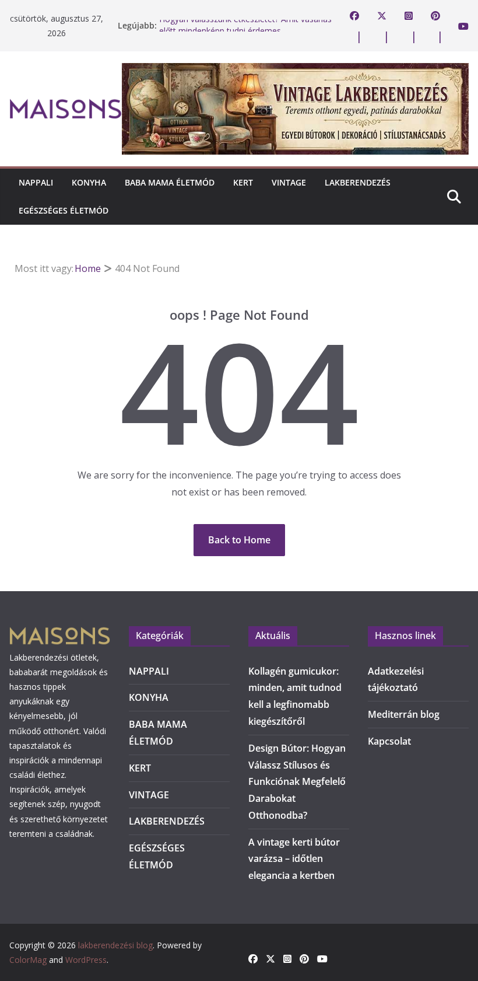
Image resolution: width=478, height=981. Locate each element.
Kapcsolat (389, 741)
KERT (243, 182)
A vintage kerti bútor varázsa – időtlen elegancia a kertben (294, 859)
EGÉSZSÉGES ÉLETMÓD (63, 210)
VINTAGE (289, 182)
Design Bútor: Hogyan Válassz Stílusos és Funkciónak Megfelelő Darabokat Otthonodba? (297, 782)
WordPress (86, 959)
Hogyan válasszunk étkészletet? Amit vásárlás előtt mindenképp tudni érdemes (245, 30)
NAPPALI (36, 182)
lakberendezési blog (115, 945)
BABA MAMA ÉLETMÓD (170, 182)
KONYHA (89, 182)
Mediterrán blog (404, 714)
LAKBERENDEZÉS (358, 182)
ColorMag (28, 959)
